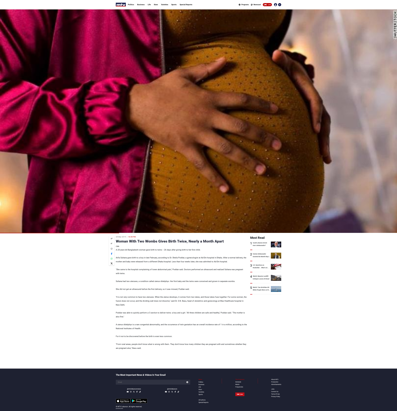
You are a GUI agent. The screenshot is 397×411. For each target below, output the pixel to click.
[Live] (239, 389)
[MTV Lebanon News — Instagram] (130, 391)
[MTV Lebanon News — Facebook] (137, 391)
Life (149, 5)
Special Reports (186, 5)
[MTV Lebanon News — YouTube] (127, 391)
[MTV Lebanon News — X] (133, 391)
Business (141, 5)
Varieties (164, 5)
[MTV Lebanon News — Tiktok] (140, 391)
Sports (174, 5)
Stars (156, 5)
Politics (131, 5)
